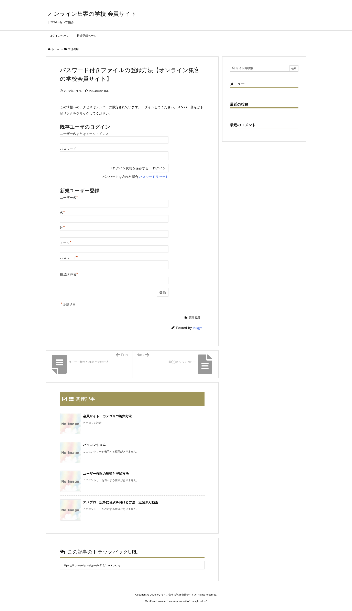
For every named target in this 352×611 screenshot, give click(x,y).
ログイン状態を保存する (130, 168)
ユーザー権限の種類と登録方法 (106, 473)
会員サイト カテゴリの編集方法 (107, 416)
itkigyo (197, 328)
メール (66, 243)
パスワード (68, 149)
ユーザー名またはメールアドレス (84, 134)
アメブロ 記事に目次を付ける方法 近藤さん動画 (120, 502)
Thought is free (198, 601)
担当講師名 (69, 274)
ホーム (55, 49)
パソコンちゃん (94, 445)
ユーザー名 (69, 197)
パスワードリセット (153, 177)
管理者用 (73, 49)
